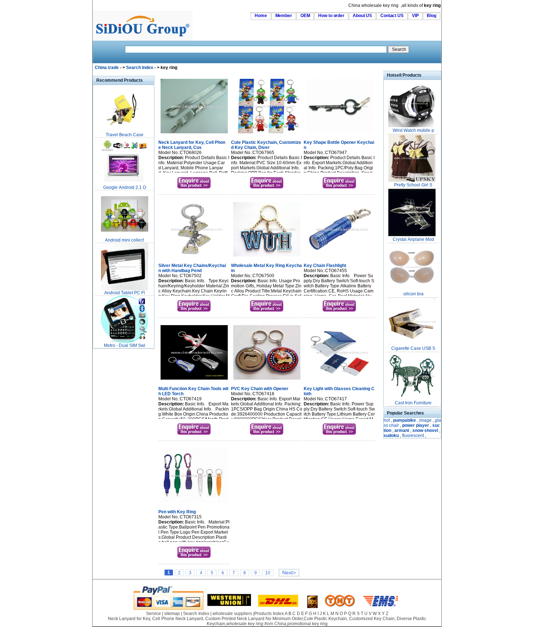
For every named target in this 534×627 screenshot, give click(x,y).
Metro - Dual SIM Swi (124, 345)
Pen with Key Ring (177, 511)
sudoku (391, 435)
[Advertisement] (114, 459)
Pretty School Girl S (413, 184)
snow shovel (425, 430)
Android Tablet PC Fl (124, 292)
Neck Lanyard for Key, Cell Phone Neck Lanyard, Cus (191, 145)
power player (415, 425)
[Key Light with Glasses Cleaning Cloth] (339, 380)
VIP (415, 15)
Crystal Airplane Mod (413, 239)
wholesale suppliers (232, 613)
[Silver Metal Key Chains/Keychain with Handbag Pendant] (194, 257)
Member (283, 15)
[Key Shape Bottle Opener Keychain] (339, 134)
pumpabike (404, 420)
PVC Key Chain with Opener (259, 388)
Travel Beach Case (124, 134)
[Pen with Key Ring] (194, 503)
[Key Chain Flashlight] (339, 257)
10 (267, 572)
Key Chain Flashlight (325, 265)
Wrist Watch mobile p (413, 130)
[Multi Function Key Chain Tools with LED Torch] (194, 380)
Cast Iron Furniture (413, 402)
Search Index (139, 67)
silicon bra (413, 293)
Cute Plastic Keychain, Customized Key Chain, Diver (266, 145)
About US (362, 15)
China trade (107, 67)
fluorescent (413, 435)
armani (402, 430)
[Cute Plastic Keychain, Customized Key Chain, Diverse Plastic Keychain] (267, 134)
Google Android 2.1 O (124, 187)
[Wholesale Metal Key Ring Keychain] (267, 257)
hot (387, 420)
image (425, 420)
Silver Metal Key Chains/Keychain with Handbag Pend (192, 268)
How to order (331, 15)
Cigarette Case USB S (413, 348)
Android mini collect (124, 240)
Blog (431, 15)
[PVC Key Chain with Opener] (267, 380)
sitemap (172, 613)
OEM (305, 15)
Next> (289, 572)
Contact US (392, 15)
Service (153, 613)
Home (261, 15)
